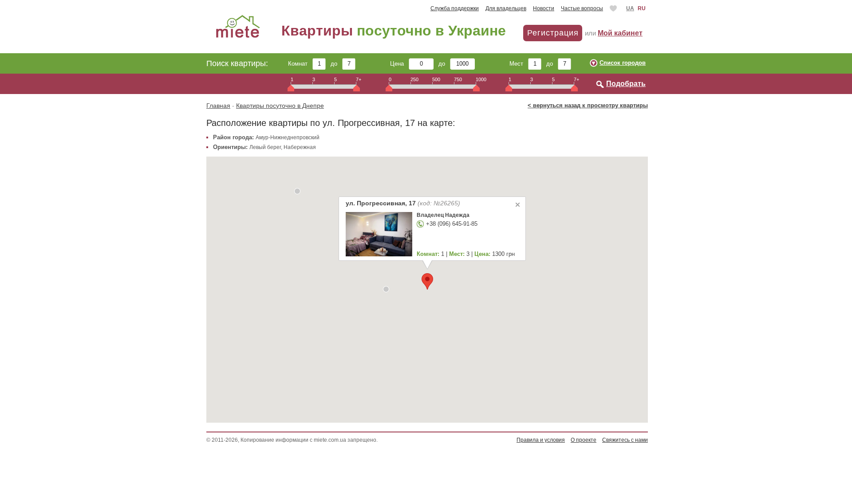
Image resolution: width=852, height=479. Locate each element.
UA (630, 8)
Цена (399, 63)
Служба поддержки (454, 8)
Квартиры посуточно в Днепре (280, 105)
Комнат (300, 63)
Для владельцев (505, 8)
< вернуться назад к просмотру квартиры (588, 105)
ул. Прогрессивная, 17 (403, 203)
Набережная (300, 147)
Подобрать (626, 83)
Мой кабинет (620, 33)
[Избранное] (614, 8)
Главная (218, 105)
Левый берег (265, 147)
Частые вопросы (582, 8)
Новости (543, 8)
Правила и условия (541, 440)
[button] (427, 281)
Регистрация (553, 32)
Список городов (623, 62)
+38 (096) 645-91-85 (451, 223)
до (336, 63)
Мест (518, 63)
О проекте (583, 440)
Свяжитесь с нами (625, 440)
